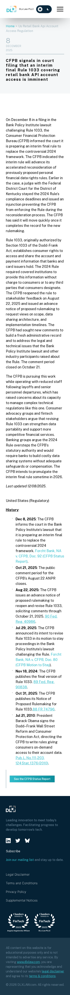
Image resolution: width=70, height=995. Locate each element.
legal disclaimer (53, 971)
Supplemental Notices (22, 900)
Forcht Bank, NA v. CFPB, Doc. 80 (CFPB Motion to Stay (38, 659)
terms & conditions (42, 976)
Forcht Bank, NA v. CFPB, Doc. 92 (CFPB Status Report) (40, 556)
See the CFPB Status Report (32, 779)
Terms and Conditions (22, 883)
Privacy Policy (16, 892)
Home (10, 26)
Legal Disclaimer (18, 874)
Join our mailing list (20, 860)
